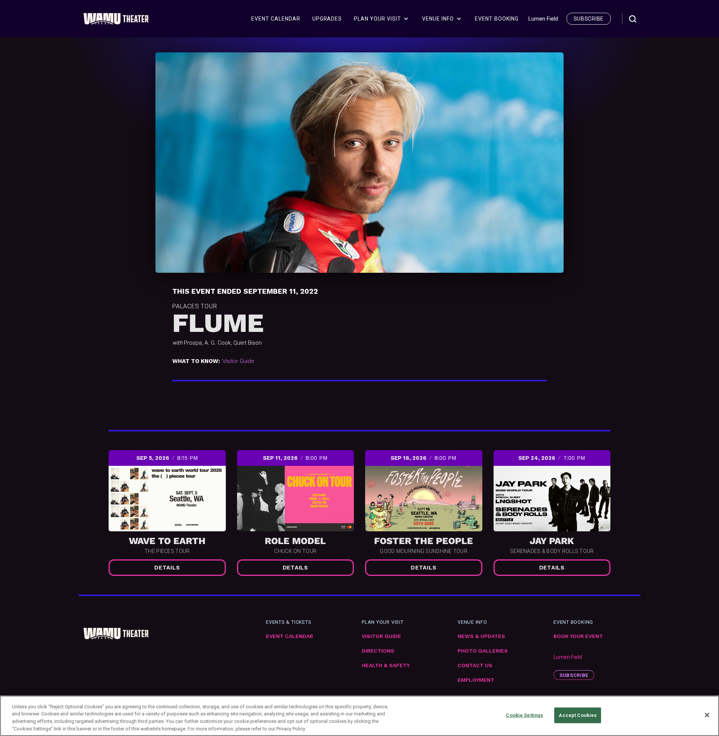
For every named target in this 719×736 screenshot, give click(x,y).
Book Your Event (578, 636)
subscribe (589, 19)
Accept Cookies (578, 715)
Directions (378, 650)
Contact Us (475, 665)
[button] (381, 18)
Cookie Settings (524, 715)
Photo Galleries (483, 650)
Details (167, 567)
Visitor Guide (238, 361)
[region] (359, 716)
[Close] (707, 715)
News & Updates (481, 636)
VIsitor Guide (381, 636)
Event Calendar (289, 636)
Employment (476, 680)
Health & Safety (386, 665)
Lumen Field (567, 657)
